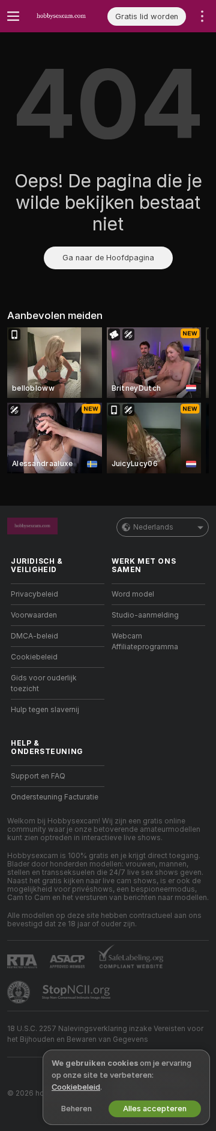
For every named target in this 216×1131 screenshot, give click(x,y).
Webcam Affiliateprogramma (145, 641)
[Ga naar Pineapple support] (19, 992)
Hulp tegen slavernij (45, 710)
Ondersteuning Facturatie (54, 797)
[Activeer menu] (13, 16)
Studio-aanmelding (145, 615)
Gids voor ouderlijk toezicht (44, 683)
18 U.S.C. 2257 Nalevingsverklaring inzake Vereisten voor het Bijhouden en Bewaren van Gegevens (105, 1034)
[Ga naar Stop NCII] (77, 992)
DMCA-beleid (34, 636)
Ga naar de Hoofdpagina (108, 257)
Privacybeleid (34, 594)
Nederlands (153, 527)
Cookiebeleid (34, 657)
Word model (133, 594)
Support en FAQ (38, 776)
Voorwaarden (34, 615)
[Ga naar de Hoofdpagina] (66, 16)
